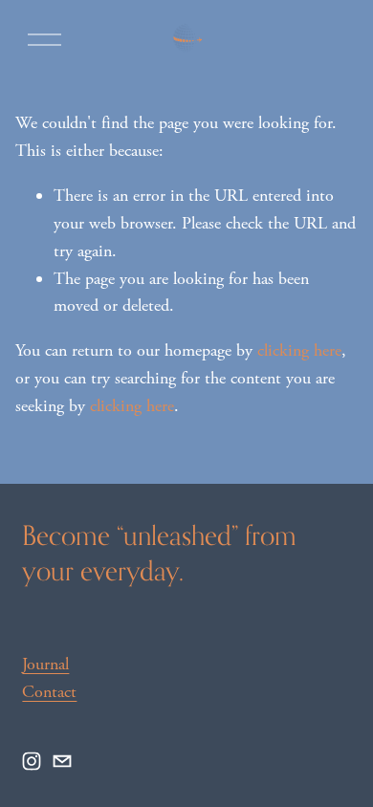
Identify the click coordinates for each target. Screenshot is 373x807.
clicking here (299, 350)
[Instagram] (31, 761)
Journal (45, 664)
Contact (49, 692)
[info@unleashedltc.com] (62, 761)
